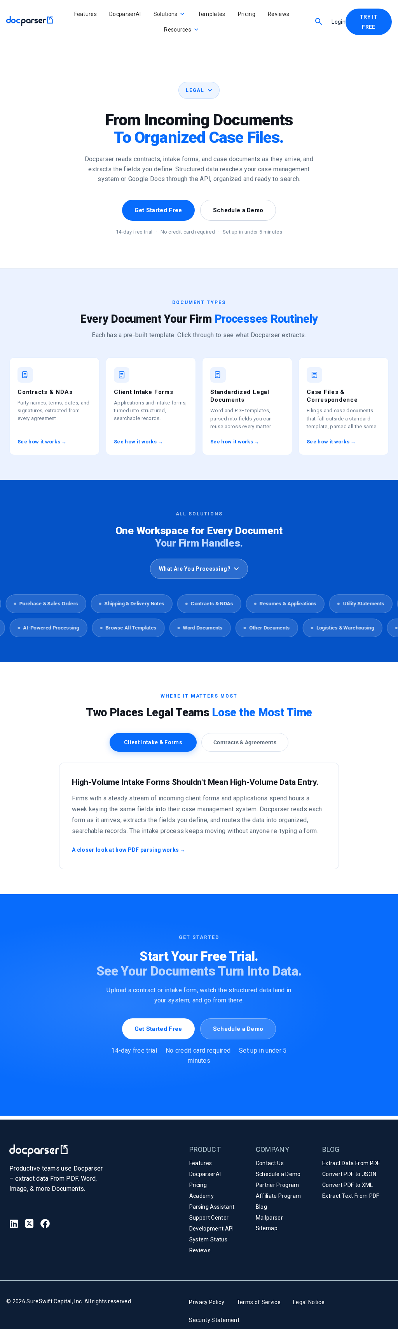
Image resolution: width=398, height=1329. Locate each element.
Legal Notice (309, 1302)
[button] (318, 21)
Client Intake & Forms (153, 742)
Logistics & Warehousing (352, 628)
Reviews (278, 14)
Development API (211, 1228)
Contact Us (270, 1163)
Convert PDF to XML (347, 1185)
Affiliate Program (278, 1196)
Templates (211, 14)
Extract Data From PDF (351, 1163)
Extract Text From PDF (350, 1196)
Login (339, 22)
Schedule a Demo (238, 210)
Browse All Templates (138, 628)
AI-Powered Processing (58, 628)
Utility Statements (355, 603)
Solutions (166, 14)
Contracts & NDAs (204, 603)
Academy (201, 1196)
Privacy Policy (206, 1302)
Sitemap (267, 1228)
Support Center (209, 1218)
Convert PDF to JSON (349, 1174)
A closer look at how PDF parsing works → (129, 850)
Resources (177, 29)
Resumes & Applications (279, 603)
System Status (208, 1239)
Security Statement (214, 1320)
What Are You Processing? (194, 569)
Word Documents (210, 628)
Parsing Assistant (211, 1207)
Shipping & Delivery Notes (126, 603)
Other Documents (277, 628)
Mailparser (269, 1218)
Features (85, 14)
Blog (261, 1207)
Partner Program (277, 1185)
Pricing (246, 14)
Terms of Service (259, 1302)
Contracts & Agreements (244, 742)
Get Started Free (158, 210)
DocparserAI (125, 14)
